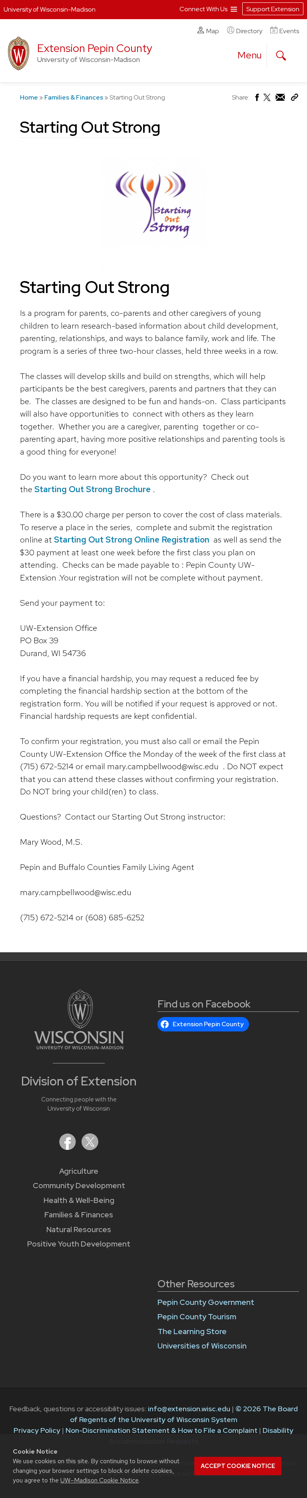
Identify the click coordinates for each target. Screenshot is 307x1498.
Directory (249, 31)
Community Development (79, 1186)
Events (289, 31)
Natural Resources (78, 1230)
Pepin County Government (205, 1302)
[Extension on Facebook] (68, 1148)
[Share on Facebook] (256, 99)
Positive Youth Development (78, 1244)
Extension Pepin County (94, 48)
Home (29, 97)
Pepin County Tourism (196, 1317)
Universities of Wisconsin (202, 1346)
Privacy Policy (37, 1430)
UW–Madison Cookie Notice (99, 1480)
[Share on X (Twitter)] (267, 100)
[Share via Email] (280, 99)
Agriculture (78, 1171)
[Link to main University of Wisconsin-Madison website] (79, 1047)
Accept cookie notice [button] (238, 1466)
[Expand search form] (281, 56)
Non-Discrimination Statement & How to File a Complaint (161, 1430)
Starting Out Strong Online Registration (131, 539)
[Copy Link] (294, 99)
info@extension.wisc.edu (189, 1408)
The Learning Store (192, 1331)
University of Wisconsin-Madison (50, 9)
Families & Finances (73, 97)
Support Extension (272, 9)
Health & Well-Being (79, 1200)
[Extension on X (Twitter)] (90, 1148)
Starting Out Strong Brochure (93, 489)
